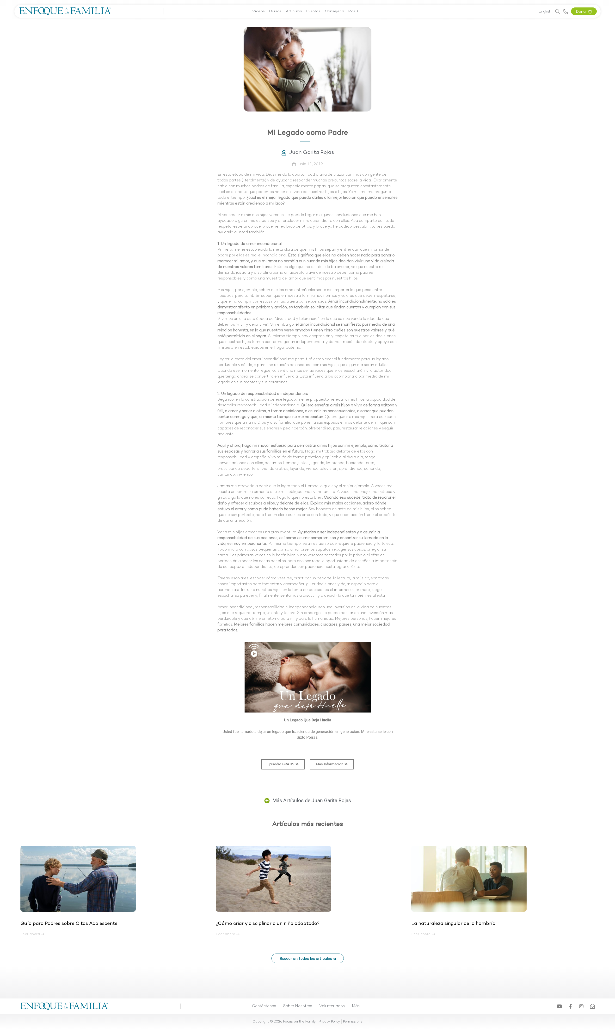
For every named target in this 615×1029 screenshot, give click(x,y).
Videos (258, 11)
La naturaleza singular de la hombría (453, 924)
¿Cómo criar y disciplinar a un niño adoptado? (268, 924)
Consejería (334, 11)
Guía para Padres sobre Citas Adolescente (69, 924)
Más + (353, 11)
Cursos (275, 11)
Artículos (294, 11)
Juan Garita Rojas (311, 152)
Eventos (313, 11)
